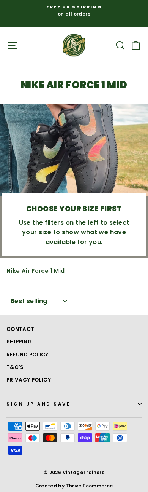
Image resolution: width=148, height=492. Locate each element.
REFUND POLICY (27, 354)
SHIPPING (19, 341)
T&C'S (15, 367)
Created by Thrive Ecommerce (74, 485)
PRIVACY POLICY (28, 379)
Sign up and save (38, 404)
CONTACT (20, 329)
